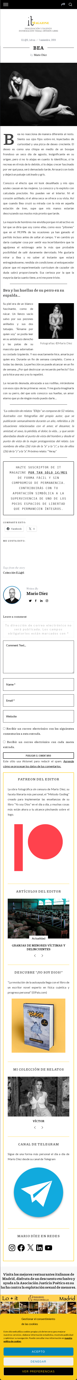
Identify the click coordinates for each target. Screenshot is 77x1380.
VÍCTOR (38, 1121)
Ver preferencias (38, 1371)
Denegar (38, 1361)
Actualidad (38, 938)
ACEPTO (38, 1351)
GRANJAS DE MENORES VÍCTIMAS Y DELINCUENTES (38, 947)
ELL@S (24, 40)
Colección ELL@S (13, 572)
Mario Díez (40, 55)
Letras (32, 40)
